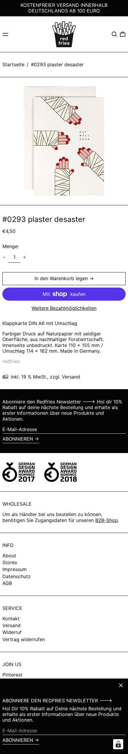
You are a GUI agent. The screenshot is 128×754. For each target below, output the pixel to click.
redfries (11, 361)
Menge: (10, 246)
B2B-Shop (106, 520)
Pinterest (12, 675)
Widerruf (12, 632)
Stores (9, 562)
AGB (7, 583)
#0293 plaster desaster (57, 64)
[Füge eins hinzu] (24, 257)
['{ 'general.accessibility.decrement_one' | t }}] (4, 257)
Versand (11, 625)
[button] (114, 34)
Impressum (14, 569)
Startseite (13, 64)
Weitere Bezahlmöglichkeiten (64, 308)
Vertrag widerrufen (23, 639)
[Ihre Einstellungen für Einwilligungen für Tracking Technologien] (118, 744)
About (9, 556)
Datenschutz (16, 576)
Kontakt (11, 619)
